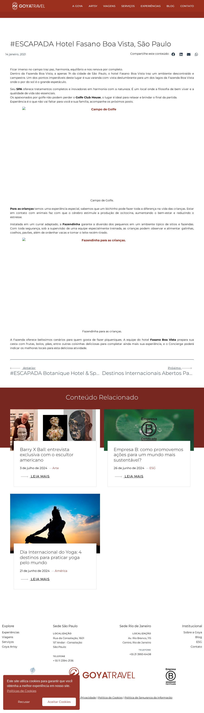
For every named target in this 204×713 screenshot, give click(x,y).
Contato (187, 6)
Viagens (109, 6)
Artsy (93, 6)
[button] (173, 54)
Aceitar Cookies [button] (59, 702)
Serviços (128, 6)
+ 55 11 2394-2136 (63, 660)
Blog (170, 6)
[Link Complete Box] (55, 449)
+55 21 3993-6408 (140, 654)
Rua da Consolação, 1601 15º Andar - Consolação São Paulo (68, 642)
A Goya (77, 6)
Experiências (151, 6)
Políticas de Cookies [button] (21, 691)
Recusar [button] (24, 702)
